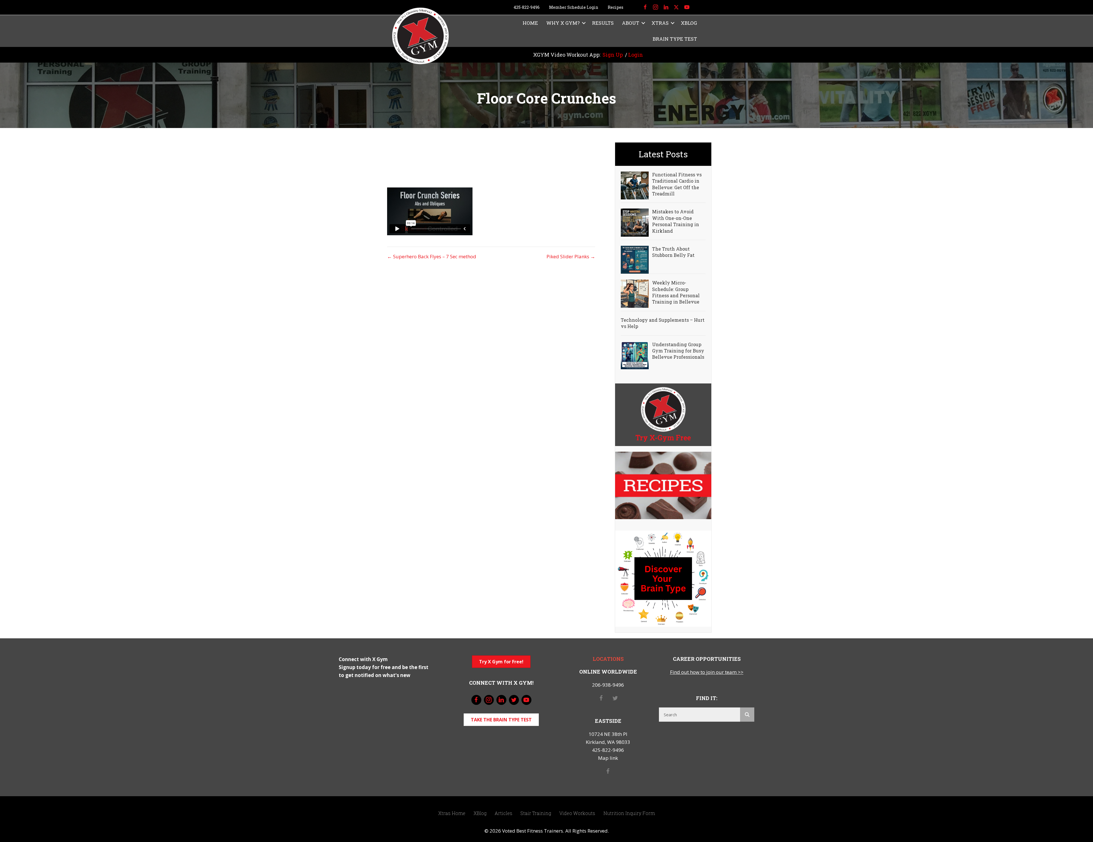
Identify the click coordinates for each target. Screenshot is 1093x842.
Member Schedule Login (573, 7)
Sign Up (613, 54)
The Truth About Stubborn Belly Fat (673, 252)
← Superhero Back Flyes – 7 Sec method (431, 256)
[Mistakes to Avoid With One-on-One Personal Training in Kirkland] (635, 222)
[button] (584, 23)
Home (530, 23)
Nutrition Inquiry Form (629, 813)
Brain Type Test (675, 39)
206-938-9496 (608, 685)
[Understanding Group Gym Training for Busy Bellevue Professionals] (635, 354)
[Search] (747, 714)
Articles (503, 813)
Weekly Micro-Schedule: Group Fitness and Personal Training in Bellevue (676, 292)
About (630, 23)
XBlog (480, 813)
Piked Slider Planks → (570, 256)
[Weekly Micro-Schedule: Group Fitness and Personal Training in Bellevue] (635, 293)
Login (635, 54)
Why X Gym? (563, 23)
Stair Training (536, 813)
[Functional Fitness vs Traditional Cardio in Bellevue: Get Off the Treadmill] (635, 185)
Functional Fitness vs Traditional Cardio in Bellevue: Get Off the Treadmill (677, 184)
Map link (608, 758)
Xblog (689, 23)
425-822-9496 (526, 7)
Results (603, 23)
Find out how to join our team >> (706, 672)
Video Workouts (577, 813)
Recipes (615, 7)
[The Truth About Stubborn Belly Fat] (635, 259)
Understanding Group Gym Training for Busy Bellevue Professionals (678, 350)
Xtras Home (451, 813)
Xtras (660, 23)
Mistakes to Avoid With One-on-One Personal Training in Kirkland (675, 221)
